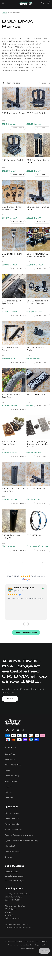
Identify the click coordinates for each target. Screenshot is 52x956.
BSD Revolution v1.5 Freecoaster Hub (37, 255)
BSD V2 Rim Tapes (36, 394)
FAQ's (7, 770)
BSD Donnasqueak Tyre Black (12, 302)
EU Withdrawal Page (14, 881)
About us (10, 699)
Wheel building (12, 776)
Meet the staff (11, 781)
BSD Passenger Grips (13, 113)
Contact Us (10, 754)
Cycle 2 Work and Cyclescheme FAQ (21, 841)
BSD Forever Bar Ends (35, 348)
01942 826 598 (11, 871)
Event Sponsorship (13, 829)
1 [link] (9, 562)
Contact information (27, 948)
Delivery (8, 792)
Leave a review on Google (26, 632)
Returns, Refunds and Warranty (19, 835)
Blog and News (12, 813)
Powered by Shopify (26, 941)
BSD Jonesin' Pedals (13, 160)
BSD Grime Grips (35, 488)
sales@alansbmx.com (14, 876)
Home (4, 13)
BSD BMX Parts (14, 13)
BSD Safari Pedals (36, 113)
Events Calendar (12, 824)
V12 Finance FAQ (12, 851)
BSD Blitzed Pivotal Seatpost (12, 255)
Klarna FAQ (10, 846)
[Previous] (23, 624)
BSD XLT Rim (33, 535)
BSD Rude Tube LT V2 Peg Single (13, 489)
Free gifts (9, 798)
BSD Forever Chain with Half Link (12, 208)
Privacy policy (13, 945)
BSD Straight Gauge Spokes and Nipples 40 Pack (37, 444)
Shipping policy (40, 945)
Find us (8, 787)
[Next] (29, 624)
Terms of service (27, 945)
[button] (3, 2)
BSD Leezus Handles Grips (37, 208)
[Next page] (42, 562)
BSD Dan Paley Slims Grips (37, 161)
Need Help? (10, 759)
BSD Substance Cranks (10, 348)
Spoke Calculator (12, 819)
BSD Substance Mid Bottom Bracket (37, 302)
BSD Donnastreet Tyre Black (11, 395)
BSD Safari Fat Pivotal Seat (10, 442)
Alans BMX (15, 941)
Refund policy (42, 941)
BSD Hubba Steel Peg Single (11, 536)
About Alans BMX (13, 765)
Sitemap (8, 857)
